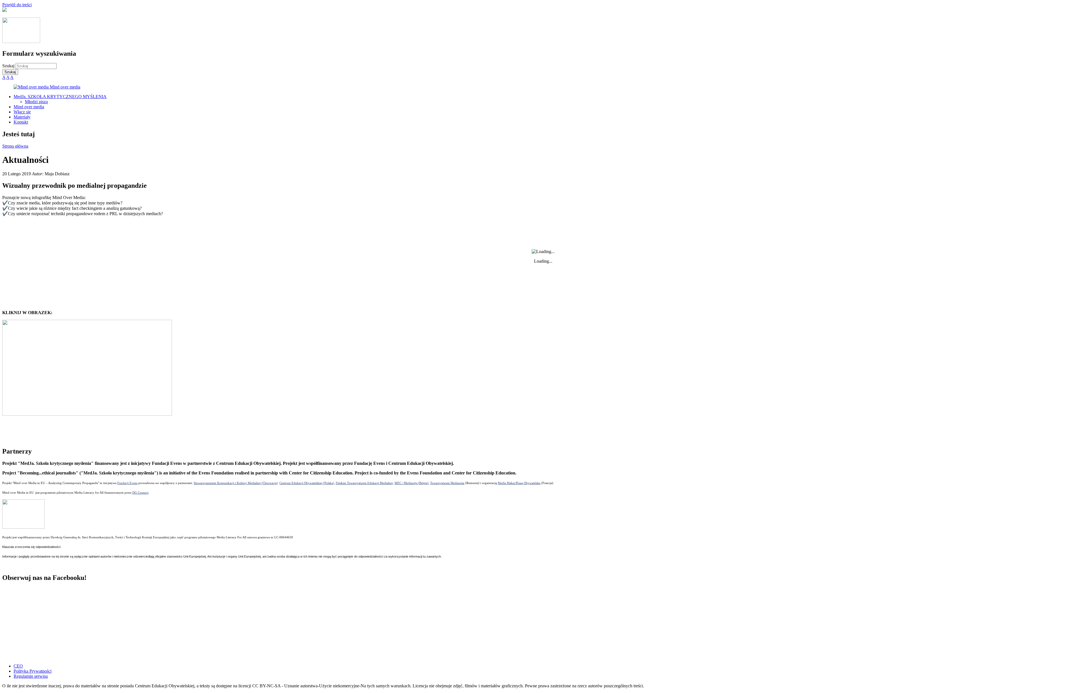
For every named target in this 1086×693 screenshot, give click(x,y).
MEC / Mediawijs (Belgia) (411, 483)
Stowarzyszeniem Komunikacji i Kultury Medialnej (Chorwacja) (236, 483)
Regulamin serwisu (31, 676)
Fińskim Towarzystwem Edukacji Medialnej (364, 483)
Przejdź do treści (17, 4)
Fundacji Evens (127, 483)
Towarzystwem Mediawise (447, 483)
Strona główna (15, 146)
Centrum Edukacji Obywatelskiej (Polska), (307, 483)
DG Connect (140, 492)
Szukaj (9, 65)
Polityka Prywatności (32, 671)
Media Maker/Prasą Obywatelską (519, 483)
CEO (18, 666)
